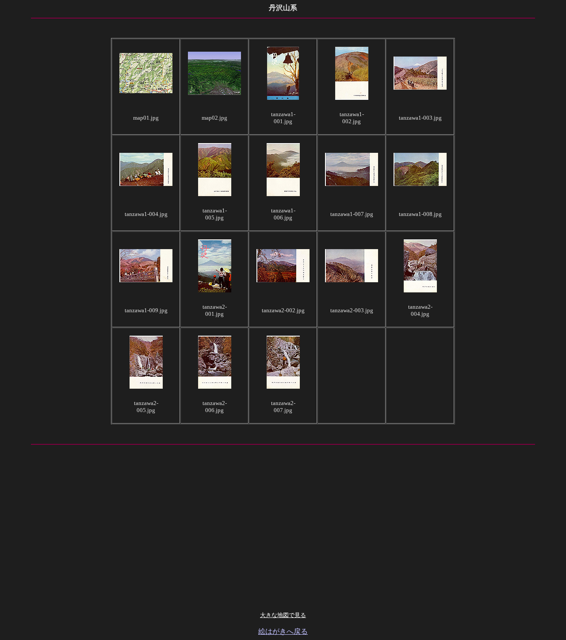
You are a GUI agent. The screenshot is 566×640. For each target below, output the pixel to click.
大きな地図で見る (283, 615)
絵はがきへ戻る (283, 631)
